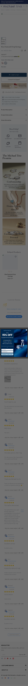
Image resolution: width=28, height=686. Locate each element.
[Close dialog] (26, 330)
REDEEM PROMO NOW (7, 354)
